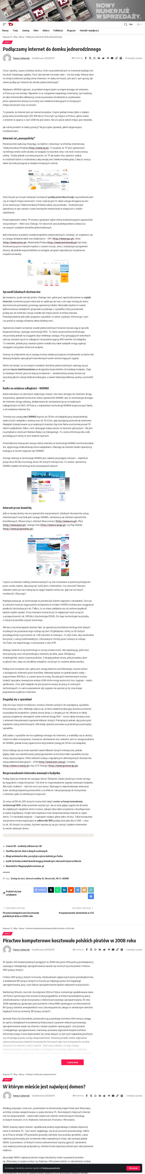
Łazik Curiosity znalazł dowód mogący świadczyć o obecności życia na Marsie (43, 861)
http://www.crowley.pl (16, 765)
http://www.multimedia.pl (62, 242)
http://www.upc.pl (63, 238)
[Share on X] (90, 58)
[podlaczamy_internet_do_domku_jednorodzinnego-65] (48, 486)
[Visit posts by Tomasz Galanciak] (7, 58)
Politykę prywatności (50, 1168)
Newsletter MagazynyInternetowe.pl (25, 866)
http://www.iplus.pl (14, 525)
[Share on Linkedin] (99, 58)
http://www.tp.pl (38, 147)
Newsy (7, 42)
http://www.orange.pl (53, 525)
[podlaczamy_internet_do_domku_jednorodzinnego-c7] (48, 273)
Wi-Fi (58, 878)
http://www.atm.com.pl (52, 761)
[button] (133, 1168)
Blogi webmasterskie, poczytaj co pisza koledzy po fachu (34, 856)
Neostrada (50, 878)
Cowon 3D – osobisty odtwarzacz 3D (24, 846)
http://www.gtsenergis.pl (63, 765)
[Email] (112, 58)
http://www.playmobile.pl (18, 528)
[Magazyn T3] (11, 24)
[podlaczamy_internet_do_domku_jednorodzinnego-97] (48, 555)
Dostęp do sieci (18, 878)
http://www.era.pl (66, 521)
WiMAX (65, 878)
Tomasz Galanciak (21, 58)
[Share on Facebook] (86, 58)
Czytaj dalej (72, 1062)
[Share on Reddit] (103, 58)
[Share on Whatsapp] (94, 58)
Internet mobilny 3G (35, 878)
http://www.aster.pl (15, 242)
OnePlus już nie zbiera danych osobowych (26, 851)
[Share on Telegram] (108, 58)
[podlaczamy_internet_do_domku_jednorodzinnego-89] (48, 180)
